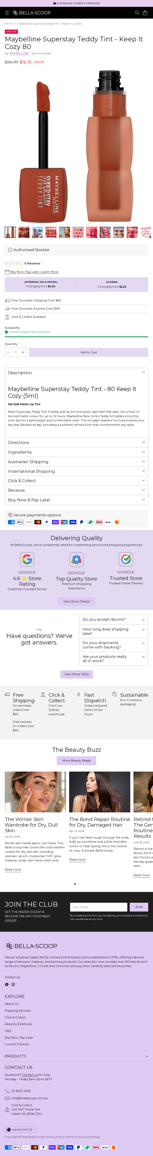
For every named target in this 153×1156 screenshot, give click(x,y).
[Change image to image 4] (51, 232)
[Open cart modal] (145, 13)
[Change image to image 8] (105, 232)
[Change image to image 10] (132, 232)
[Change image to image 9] (118, 232)
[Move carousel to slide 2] (78, 884)
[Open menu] (7, 13)
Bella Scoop (36, 1136)
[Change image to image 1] (10, 232)
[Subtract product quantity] (8, 352)
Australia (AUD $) (21, 1129)
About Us (12, 1004)
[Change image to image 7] (91, 232)
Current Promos (17, 1044)
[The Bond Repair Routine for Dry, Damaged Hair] (99, 792)
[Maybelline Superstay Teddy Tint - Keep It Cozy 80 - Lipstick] (76, 146)
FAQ (8, 1031)
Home (9, 23)
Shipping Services (18, 1010)
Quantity (11, 344)
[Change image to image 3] (37, 232)
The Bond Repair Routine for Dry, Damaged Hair (99, 822)
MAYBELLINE (19, 53)
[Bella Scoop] (32, 13)
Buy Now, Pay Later (19, 1037)
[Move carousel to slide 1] (75, 884)
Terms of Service (76, 1136)
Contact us (30, 1075)
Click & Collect (15, 1017)
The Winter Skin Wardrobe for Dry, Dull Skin (31, 824)
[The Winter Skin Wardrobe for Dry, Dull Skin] (35, 792)
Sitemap (94, 1136)
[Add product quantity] (22, 352)
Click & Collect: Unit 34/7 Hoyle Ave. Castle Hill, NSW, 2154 (26, 1109)
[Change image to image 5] (64, 232)
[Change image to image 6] (78, 232)
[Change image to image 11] (145, 232)
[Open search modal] (137, 13)
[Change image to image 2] (23, 232)
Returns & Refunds (18, 1024)
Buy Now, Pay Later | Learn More (34, 272)
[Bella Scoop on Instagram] (13, 985)
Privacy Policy (55, 1136)
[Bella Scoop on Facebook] (6, 985)
